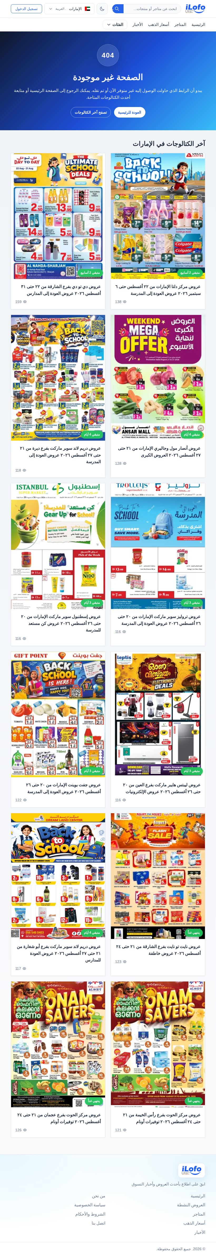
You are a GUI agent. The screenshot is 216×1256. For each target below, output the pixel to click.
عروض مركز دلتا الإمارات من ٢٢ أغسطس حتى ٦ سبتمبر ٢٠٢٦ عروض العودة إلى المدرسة (158, 290)
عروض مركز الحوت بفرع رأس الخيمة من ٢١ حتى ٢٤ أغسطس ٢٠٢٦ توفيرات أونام (162, 1118)
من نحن (98, 1196)
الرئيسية (198, 24)
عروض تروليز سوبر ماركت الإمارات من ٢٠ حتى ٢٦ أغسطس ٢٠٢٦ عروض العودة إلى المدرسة (159, 620)
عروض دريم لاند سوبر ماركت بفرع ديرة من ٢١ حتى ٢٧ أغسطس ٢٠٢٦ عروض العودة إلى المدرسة (60, 455)
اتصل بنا (98, 1223)
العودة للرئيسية (129, 112)
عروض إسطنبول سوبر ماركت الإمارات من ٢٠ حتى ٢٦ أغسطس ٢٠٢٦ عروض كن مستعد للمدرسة (61, 623)
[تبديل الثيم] (102, 8)
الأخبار (137, 24)
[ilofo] (195, 8)
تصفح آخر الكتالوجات (91, 112)
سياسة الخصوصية (89, 1205)
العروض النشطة (191, 1205)
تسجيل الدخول (26, 9)
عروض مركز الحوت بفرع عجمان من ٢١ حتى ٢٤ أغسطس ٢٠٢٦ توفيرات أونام (59, 1118)
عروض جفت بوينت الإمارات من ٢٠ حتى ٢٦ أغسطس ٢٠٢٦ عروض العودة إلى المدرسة (63, 788)
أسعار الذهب (158, 24)
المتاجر (180, 24)
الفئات (117, 24)
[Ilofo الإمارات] (191, 1170)
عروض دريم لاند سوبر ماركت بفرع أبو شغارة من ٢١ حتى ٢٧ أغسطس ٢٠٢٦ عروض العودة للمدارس (59, 953)
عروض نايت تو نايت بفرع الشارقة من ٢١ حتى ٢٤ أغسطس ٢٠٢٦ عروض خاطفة (158, 950)
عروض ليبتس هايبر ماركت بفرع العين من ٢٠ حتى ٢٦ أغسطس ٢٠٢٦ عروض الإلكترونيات (162, 788)
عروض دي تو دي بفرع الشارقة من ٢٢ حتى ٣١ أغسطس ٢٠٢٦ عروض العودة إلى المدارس (61, 290)
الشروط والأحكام (90, 1214)
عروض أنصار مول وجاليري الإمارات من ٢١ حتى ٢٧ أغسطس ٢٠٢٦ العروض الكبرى (159, 451)
